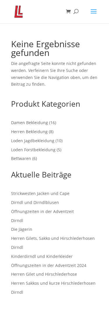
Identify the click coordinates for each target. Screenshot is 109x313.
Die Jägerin (21, 229)
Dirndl (17, 220)
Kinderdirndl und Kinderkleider (42, 256)
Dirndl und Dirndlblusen (35, 202)
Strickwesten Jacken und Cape (40, 193)
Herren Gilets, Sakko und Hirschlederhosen (53, 238)
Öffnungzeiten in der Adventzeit (42, 211)
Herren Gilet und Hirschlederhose (44, 274)
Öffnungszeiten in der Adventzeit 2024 (48, 265)
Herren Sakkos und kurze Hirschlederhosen (53, 283)
